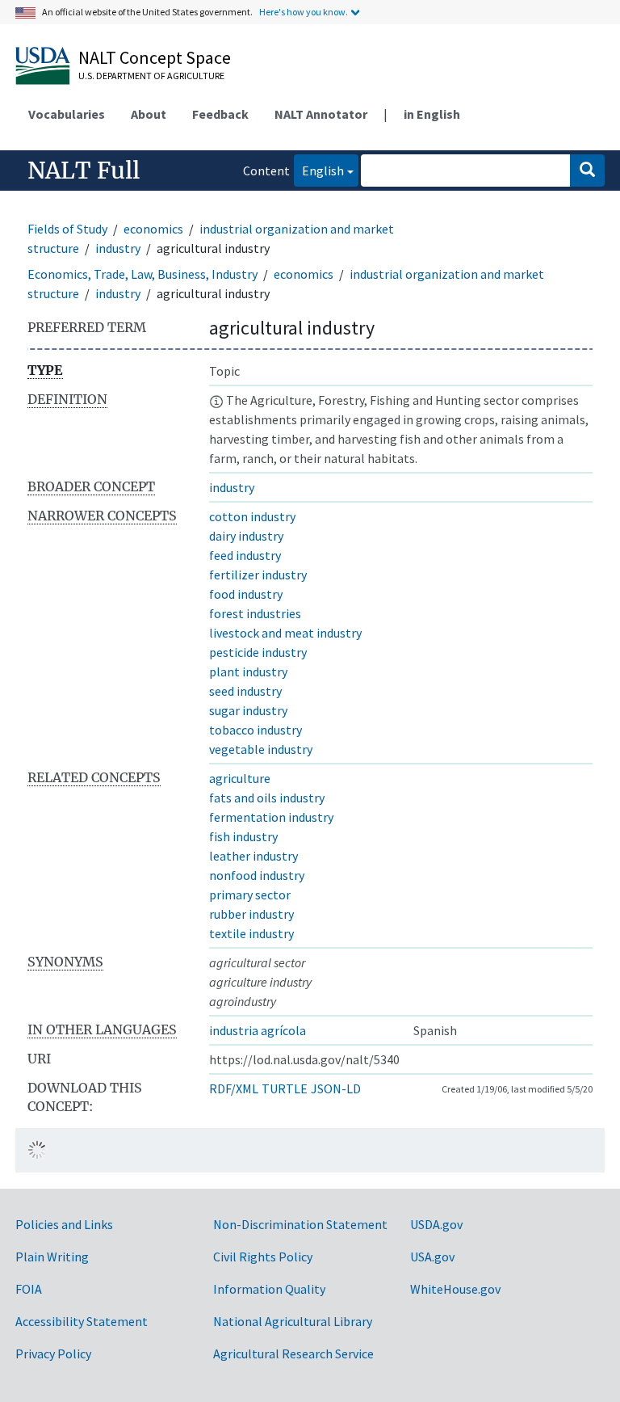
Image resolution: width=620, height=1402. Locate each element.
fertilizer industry (258, 574)
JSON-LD (336, 1088)
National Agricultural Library (292, 1321)
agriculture (239, 778)
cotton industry (252, 516)
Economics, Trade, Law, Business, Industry (142, 274)
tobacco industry (255, 730)
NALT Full (83, 170)
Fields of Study (67, 229)
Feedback (220, 114)
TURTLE (285, 1088)
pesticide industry (258, 652)
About (148, 114)
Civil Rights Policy (262, 1256)
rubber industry (251, 914)
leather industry (253, 856)
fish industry (243, 836)
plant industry (248, 671)
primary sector (250, 894)
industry (117, 248)
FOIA (28, 1289)
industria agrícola (257, 1030)
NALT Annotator (320, 114)
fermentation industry (271, 817)
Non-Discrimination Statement (300, 1224)
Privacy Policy (53, 1353)
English (319, 170)
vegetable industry (260, 749)
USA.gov (432, 1256)
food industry (246, 594)
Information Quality (269, 1289)
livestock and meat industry (285, 633)
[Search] (587, 170)
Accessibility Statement (81, 1321)
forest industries (255, 613)
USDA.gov (436, 1224)
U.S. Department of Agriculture (151, 75)
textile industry (251, 933)
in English (432, 114)
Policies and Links (64, 1224)
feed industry (245, 555)
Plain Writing (52, 1256)
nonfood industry (256, 875)
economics (153, 229)
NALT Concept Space (154, 57)
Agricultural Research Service (293, 1353)
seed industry (245, 691)
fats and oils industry (267, 797)
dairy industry (246, 536)
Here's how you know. (303, 12)
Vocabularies (66, 114)
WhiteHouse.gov (455, 1289)
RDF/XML (233, 1088)
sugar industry (248, 710)
